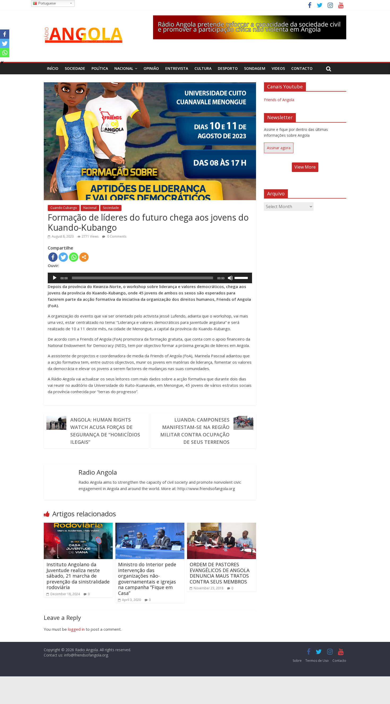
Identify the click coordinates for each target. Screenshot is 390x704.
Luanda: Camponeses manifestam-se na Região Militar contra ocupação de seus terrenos (194, 431)
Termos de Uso (317, 660)
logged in (76, 629)
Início (52, 68)
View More (305, 167)
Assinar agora (279, 147)
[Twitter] (63, 257)
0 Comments (116, 236)
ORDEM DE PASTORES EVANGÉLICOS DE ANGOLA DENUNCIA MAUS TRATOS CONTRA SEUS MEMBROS (219, 573)
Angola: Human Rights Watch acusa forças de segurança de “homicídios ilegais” (105, 431)
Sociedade (75, 68)
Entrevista (176, 68)
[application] (150, 278)
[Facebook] (53, 257)
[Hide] (2, 62)
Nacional (123, 68)
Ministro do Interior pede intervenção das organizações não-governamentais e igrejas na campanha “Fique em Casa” (147, 578)
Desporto (228, 68)
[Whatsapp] (73, 257)
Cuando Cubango (63, 207)
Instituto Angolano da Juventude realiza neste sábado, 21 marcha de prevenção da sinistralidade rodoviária (78, 575)
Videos (278, 68)
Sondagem (254, 68)
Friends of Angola (279, 99)
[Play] (54, 278)
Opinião (151, 68)
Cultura (202, 68)
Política (100, 68)
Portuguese (46, 3)
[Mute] (230, 278)
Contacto (302, 68)
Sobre (297, 660)
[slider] (242, 277)
